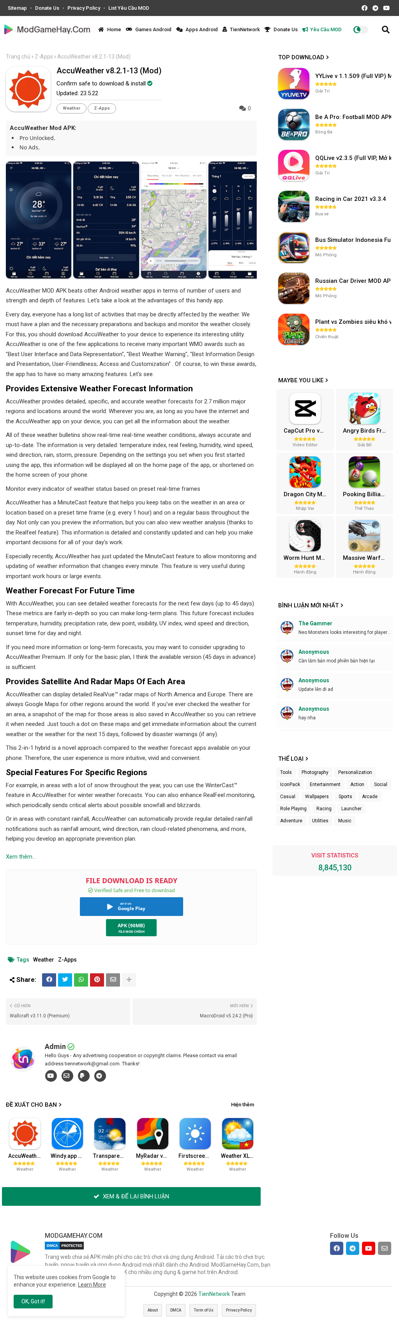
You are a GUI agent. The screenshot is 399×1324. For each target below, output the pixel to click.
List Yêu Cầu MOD (128, 8)
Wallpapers (317, 796)
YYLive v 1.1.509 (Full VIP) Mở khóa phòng (354, 76)
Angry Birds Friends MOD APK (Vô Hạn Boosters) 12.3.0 (367, 430)
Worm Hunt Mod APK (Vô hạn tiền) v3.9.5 (308, 557)
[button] (386, 29)
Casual (287, 796)
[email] (67, 1076)
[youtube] (51, 1076)
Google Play (131, 908)
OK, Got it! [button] (33, 1301)
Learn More (92, 1284)
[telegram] (100, 1076)
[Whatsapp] (81, 980)
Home (113, 29)
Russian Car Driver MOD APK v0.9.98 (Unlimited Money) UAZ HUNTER (354, 280)
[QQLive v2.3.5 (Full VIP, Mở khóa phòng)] (293, 165)
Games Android (152, 29)
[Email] (113, 980)
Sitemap (18, 8)
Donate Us (47, 8)
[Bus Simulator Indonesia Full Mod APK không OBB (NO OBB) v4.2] (293, 247)
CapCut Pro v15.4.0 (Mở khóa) (308, 430)
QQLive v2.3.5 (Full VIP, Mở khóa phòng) (354, 158)
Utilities (320, 821)
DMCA (175, 1310)
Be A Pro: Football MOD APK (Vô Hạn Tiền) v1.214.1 (354, 117)
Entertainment (325, 784)
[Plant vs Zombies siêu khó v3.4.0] (293, 329)
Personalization (355, 772)
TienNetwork (244, 29)
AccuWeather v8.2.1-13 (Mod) (27, 1156)
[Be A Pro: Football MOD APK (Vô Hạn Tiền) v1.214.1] (293, 124)
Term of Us (204, 1310)
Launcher (351, 808)
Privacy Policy (84, 8)
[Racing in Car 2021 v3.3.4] (293, 206)
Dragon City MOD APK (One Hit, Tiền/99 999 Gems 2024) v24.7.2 (308, 494)
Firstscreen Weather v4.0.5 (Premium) (197, 1156)
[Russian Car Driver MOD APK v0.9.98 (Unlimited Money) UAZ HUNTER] (293, 288)
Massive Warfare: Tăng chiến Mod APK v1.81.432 (367, 557)
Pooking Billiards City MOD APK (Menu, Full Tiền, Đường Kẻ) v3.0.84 (367, 494)
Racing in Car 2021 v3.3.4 (350, 198)
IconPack (290, 784)
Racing (324, 808)
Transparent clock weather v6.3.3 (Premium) (112, 1156)
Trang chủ (18, 56)
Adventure (291, 821)
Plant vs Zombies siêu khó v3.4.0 (354, 321)
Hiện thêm (242, 1104)
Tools (286, 772)
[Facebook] (49, 980)
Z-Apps (44, 56)
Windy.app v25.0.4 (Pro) (69, 1156)
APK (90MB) (131, 925)
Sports (345, 796)
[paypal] (84, 1076)
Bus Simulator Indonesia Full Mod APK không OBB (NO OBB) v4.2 (354, 239)
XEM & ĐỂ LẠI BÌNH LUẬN (135, 1196)
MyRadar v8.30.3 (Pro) (154, 1156)
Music (344, 821)
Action (357, 784)
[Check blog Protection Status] (64, 1249)
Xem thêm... (21, 856)
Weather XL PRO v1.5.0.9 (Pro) (240, 1156)
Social (380, 784)
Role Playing (293, 808)
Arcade (370, 796)
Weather (71, 108)
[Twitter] (65, 980)
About (153, 1310)
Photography (315, 772)
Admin (55, 1046)
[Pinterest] (97, 980)
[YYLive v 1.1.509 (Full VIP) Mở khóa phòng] (293, 83)
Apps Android (201, 29)
